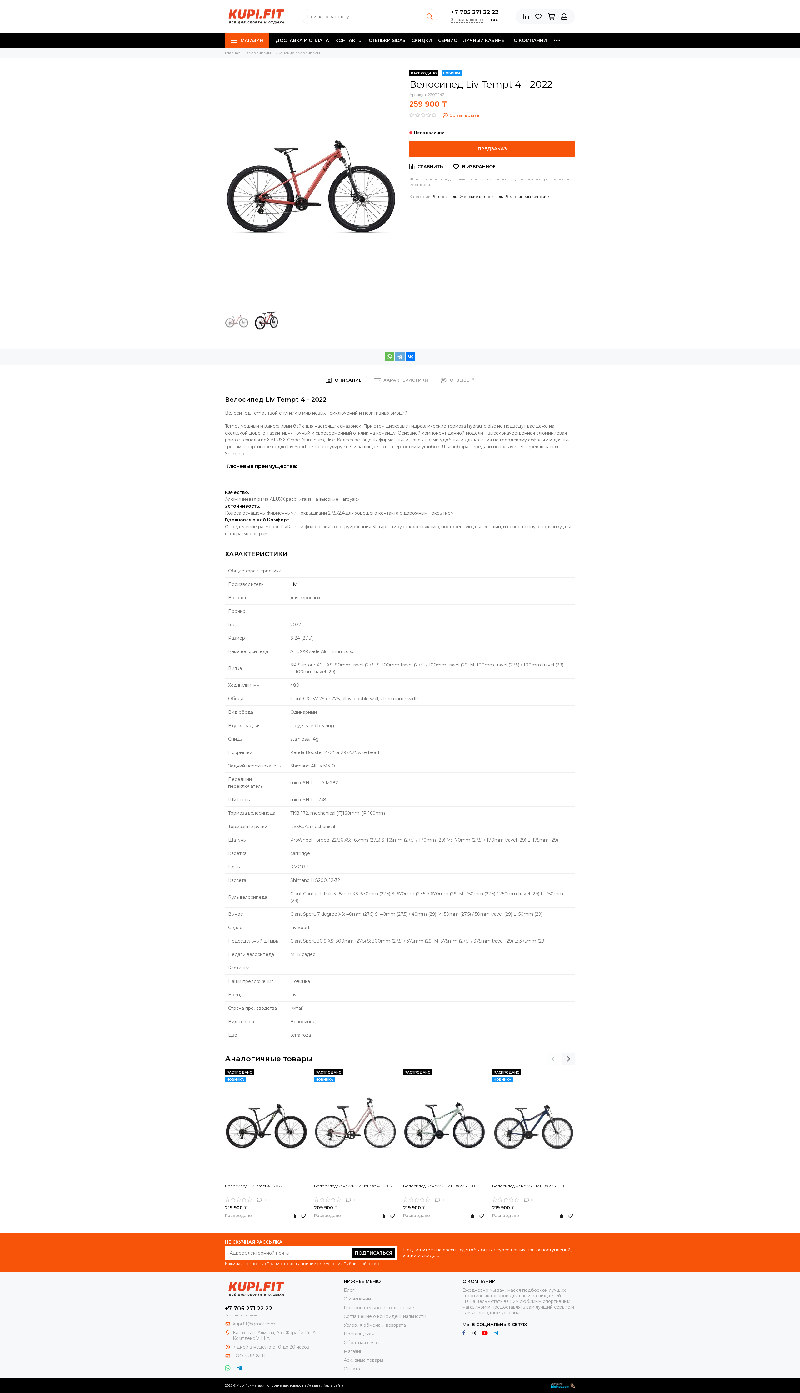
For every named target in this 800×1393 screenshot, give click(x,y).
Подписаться (373, 1253)
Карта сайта (333, 1385)
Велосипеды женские (527, 196)
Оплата (352, 1369)
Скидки (422, 40)
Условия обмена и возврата (375, 1325)
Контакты (348, 40)
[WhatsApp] (389, 356)
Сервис (447, 40)
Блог (349, 1290)
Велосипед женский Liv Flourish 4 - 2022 (353, 1186)
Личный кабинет (485, 40)
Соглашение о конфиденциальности (385, 1316)
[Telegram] (400, 356)
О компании (530, 40)
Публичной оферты (363, 1263)
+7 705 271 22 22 (474, 12)
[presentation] (553, 1059)
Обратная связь (361, 1342)
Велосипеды (445, 196)
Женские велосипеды (482, 196)
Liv (293, 584)
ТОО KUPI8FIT (250, 1356)
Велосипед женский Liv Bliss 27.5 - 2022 (441, 1186)
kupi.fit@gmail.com (254, 1324)
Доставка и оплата (302, 40)
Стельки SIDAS (387, 40)
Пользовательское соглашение (379, 1307)
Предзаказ (492, 149)
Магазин (252, 40)
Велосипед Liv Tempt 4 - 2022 (254, 1186)
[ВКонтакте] (410, 356)
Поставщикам (359, 1334)
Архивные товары (363, 1360)
